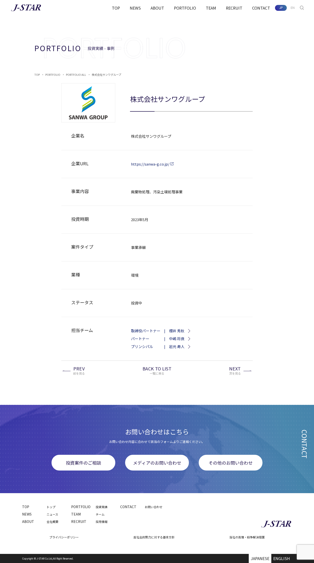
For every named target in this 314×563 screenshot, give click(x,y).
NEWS (135, 8)
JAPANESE (260, 558)
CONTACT (261, 8)
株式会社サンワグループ (106, 74)
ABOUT (157, 8)
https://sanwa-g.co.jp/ (150, 164)
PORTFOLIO (185, 8)
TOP (116, 8)
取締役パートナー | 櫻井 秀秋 (157, 330)
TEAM (211, 8)
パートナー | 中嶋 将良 (157, 338)
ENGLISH (281, 558)
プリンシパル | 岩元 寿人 (157, 346)
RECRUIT (234, 8)
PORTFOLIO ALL (76, 74)
